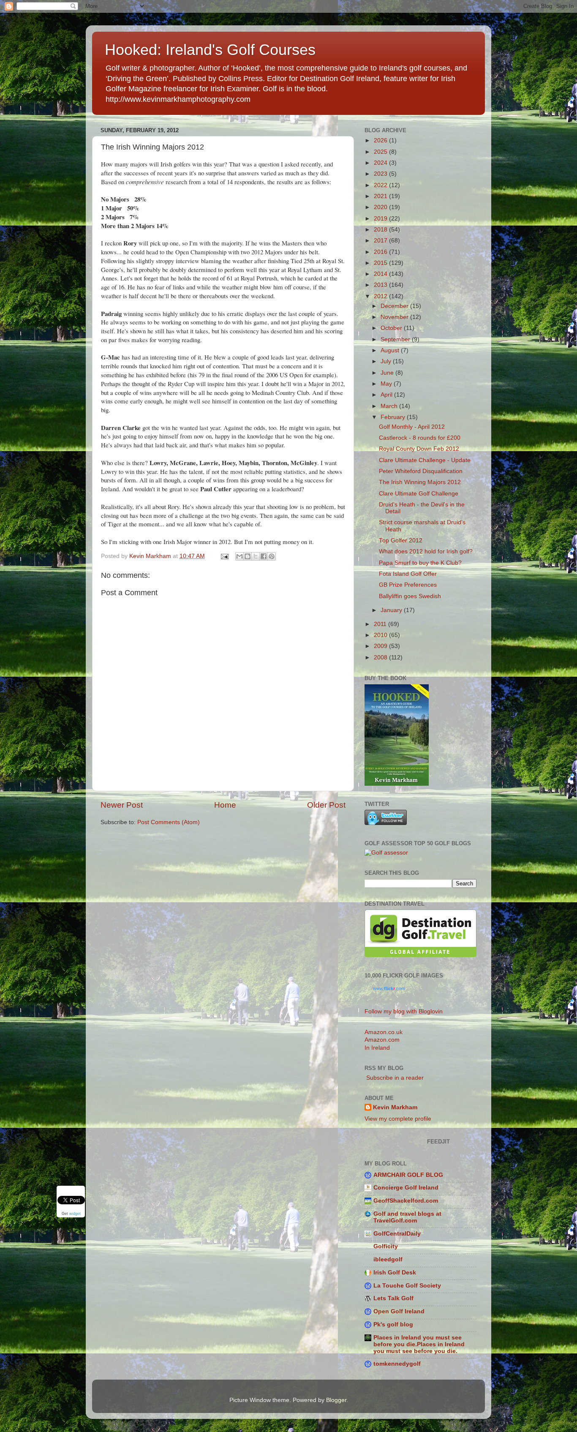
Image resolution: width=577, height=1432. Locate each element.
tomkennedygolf (397, 1364)
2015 (381, 263)
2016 (381, 252)
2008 (381, 657)
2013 (381, 285)
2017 (381, 240)
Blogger (336, 1400)
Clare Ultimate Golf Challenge (418, 493)
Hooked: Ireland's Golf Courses (210, 49)
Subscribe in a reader (394, 1078)
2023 (381, 174)
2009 (381, 646)
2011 (381, 624)
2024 (381, 163)
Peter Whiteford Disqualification (421, 471)
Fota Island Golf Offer (408, 574)
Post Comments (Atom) (168, 822)
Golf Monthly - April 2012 (412, 427)
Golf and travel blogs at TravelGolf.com (407, 1217)
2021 (381, 196)
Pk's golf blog (393, 1324)
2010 (381, 635)
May (387, 384)
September (396, 339)
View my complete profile (398, 1119)
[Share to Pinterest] (271, 556)
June (388, 373)
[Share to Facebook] (263, 556)
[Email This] (239, 556)
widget (75, 1213)
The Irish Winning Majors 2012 (420, 482)
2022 (381, 185)
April (387, 395)
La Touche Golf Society (407, 1285)
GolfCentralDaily (397, 1234)
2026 (381, 140)
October (392, 328)
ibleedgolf (388, 1259)
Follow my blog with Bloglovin (404, 1011)
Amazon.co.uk (384, 1032)
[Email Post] (224, 556)
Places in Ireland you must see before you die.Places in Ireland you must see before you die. (419, 1344)
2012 (381, 296)
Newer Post (122, 804)
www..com (389, 988)
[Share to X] (255, 556)
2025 (381, 152)
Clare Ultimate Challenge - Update (425, 460)
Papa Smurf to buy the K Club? (420, 563)
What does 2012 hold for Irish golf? (426, 551)
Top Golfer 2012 (400, 540)
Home (225, 804)
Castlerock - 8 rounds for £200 (419, 438)
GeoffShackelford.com (405, 1201)
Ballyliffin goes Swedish (410, 596)
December (395, 306)
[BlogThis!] (247, 556)
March (390, 406)
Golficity (385, 1246)
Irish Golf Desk (394, 1272)
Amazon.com (382, 1040)
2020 (381, 207)
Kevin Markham (395, 1107)
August (391, 350)
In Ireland (377, 1048)
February (394, 417)
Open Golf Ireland (399, 1311)
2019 (381, 218)
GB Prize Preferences (408, 585)
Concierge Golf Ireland (405, 1187)
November (395, 317)
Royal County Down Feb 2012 (419, 449)
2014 (381, 274)
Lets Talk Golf (393, 1298)
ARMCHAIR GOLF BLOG (408, 1175)
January (392, 610)
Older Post (326, 804)
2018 (381, 229)
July (387, 361)
